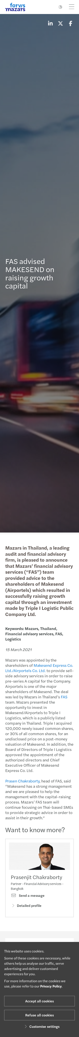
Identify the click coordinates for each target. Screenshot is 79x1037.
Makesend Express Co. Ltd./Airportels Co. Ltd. (39, 667)
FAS (64, 696)
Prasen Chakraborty (22, 781)
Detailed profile (29, 905)
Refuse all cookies (39, 1015)
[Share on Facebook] (70, 23)
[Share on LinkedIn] (50, 23)
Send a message (31, 895)
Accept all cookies (39, 1000)
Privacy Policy (51, 986)
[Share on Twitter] (60, 23)
